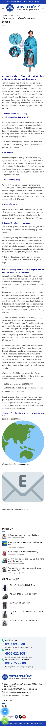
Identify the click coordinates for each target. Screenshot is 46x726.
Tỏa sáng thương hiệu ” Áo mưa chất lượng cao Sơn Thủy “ (24, 569)
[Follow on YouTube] (24, 717)
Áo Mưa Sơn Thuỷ (22, 724)
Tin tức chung (16, 15)
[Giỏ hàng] (43, 7)
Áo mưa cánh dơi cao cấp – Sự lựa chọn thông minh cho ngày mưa (26, 560)
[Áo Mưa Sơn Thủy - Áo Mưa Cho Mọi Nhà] (23, 8)
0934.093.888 (15, 644)
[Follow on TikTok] (20, 717)
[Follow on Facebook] (16, 717)
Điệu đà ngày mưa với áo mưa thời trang (23, 535)
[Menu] (3, 8)
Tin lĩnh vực (6, 15)
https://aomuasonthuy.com (19, 464)
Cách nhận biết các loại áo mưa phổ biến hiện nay (25, 543)
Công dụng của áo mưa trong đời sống (23, 552)
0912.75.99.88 (15, 663)
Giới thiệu (5, 706)
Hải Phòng (25, 272)
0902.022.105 (15, 653)
